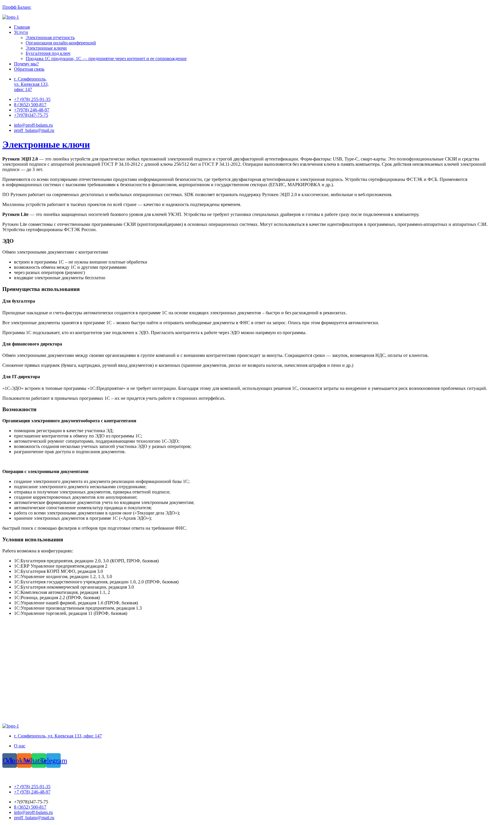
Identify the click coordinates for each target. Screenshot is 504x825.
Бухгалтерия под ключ (48, 53)
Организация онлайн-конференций (61, 42)
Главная (22, 27)
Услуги (21, 32)
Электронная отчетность (50, 37)
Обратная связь (29, 69)
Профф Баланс (16, 7)
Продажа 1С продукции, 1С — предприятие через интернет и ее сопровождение (106, 58)
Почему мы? (26, 63)
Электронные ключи (46, 48)
